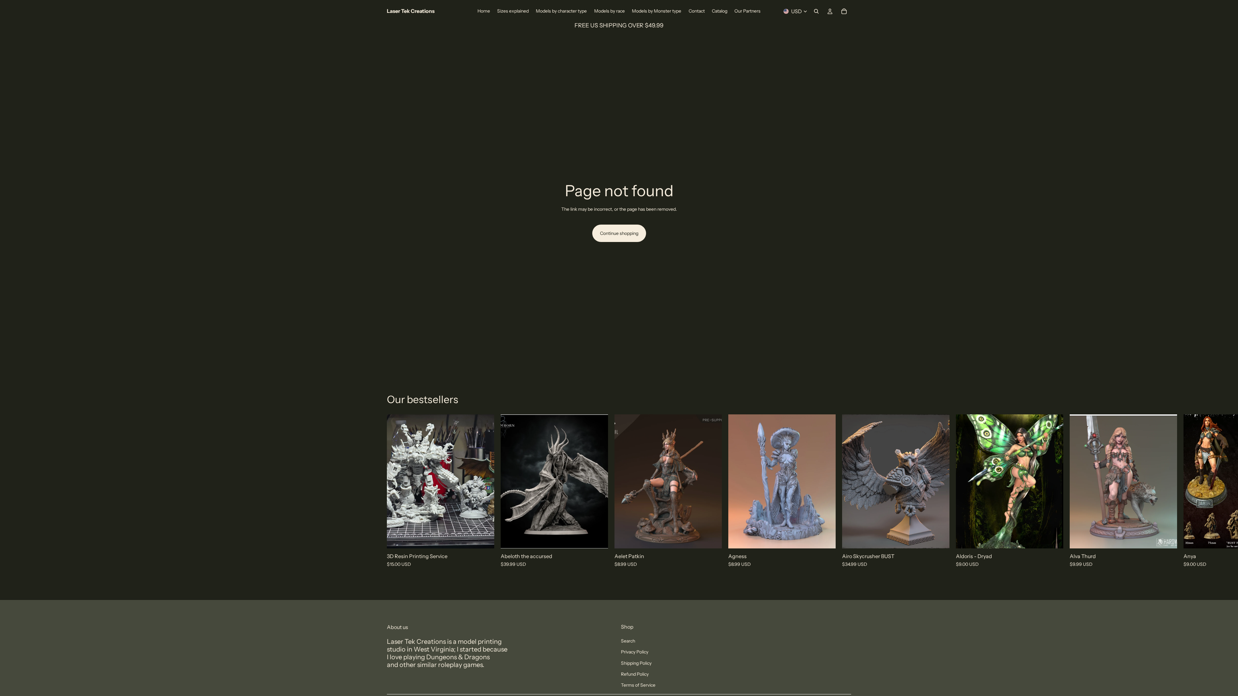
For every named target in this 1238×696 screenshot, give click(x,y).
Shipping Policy (636, 663)
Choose (489, 538)
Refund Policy (635, 674)
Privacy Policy (634, 652)
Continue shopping (619, 233)
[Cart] (844, 11)
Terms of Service (638, 685)
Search (628, 641)
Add (603, 538)
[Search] (816, 11)
